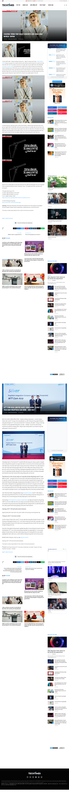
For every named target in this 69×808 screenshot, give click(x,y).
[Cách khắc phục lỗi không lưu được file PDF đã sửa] (51, 300)
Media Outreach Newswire (12, 412)
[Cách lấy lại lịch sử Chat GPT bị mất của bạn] (51, 294)
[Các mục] (3, 1)
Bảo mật (49, 275)
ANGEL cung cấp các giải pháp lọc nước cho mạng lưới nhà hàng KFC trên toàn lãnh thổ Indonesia (11, 287)
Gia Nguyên (54, 280)
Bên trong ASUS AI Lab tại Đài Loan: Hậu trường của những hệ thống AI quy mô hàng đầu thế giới (61, 288)
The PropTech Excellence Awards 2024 (18, 500)
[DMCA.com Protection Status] (54, 374)
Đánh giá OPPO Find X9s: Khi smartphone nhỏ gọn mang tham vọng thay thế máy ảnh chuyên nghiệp (60, 145)
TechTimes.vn (6, 783)
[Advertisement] (57, 167)
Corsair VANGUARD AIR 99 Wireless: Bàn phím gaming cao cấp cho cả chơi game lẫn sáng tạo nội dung (61, 137)
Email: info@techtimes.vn (63, 783)
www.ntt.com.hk (24, 537)
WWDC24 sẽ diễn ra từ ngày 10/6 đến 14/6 (15, 234)
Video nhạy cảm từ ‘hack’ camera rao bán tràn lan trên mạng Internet (56, 277)
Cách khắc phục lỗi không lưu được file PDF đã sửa (60, 299)
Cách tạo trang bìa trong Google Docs (60, 323)
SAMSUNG (50, 58)
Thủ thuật (43, 5)
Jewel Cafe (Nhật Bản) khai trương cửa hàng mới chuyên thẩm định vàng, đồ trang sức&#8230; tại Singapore (34, 288)
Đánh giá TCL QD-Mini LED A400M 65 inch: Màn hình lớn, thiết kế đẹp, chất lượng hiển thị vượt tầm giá (61, 130)
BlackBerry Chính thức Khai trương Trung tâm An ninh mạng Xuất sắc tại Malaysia (33, 569)
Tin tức (18, 5)
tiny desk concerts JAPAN (8, 66)
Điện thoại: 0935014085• (5, 784)
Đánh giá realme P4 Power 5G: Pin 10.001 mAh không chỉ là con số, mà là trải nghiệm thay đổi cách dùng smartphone (61, 153)
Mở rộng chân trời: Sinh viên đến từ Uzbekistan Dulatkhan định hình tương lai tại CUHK (33, 254)
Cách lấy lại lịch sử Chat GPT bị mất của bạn (61, 293)
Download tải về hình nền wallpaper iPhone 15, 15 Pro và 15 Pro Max (60, 317)
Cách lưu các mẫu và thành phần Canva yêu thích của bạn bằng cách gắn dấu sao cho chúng (61, 335)
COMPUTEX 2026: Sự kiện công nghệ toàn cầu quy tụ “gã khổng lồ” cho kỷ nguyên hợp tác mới (60, 341)
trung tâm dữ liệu (27, 493)
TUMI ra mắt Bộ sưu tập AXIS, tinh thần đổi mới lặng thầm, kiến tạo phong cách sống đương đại (11, 270)
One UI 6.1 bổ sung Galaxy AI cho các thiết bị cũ (32, 234)
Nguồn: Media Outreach (7, 218)
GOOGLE (50, 71)
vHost (15, 784)
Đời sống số (33, 5)
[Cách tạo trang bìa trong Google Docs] (51, 324)
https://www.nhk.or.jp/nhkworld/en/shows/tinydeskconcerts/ (16, 197)
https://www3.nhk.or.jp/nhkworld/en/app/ (11, 202)
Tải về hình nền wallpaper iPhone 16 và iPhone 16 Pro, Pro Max (60, 304)
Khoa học (50, 5)
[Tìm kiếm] (66, 5)
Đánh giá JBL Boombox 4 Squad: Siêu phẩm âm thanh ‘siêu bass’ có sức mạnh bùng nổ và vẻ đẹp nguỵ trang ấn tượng (61, 348)
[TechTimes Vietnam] (8, 5)
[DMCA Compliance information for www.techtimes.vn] (62, 374)
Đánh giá (25, 5)
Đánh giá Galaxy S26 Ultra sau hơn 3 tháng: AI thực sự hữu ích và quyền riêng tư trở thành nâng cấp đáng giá (61, 122)
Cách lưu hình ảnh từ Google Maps (60, 328)
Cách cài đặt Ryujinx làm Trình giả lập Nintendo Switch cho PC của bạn (60, 310)
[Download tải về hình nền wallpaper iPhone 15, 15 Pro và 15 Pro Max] (51, 317)
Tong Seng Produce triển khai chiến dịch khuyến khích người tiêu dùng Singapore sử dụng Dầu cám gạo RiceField (34, 260)
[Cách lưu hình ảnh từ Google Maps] (51, 329)
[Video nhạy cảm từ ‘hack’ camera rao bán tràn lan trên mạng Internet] (57, 268)
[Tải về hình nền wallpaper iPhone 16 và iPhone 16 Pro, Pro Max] (51, 305)
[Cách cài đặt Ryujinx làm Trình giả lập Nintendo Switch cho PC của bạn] (51, 311)
